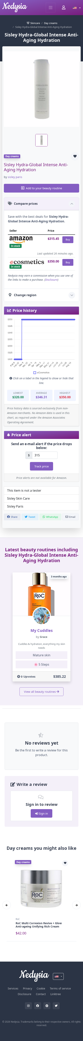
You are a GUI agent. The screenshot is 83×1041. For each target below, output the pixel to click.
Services (13, 988)
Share (14, 517)
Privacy (27, 988)
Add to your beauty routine (44, 188)
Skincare (35, 23)
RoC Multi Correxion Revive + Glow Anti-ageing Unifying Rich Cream (39, 924)
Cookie (41, 988)
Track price (41, 466)
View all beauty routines (40, 691)
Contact (41, 994)
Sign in (43, 813)
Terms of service (60, 988)
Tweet (31, 517)
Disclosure (51, 279)
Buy (68, 239)
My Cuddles (41, 630)
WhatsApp (52, 517)
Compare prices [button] (26, 203)
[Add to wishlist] (75, 156)
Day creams (50, 23)
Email (72, 517)
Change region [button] (25, 295)
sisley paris (15, 177)
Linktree (55, 994)
